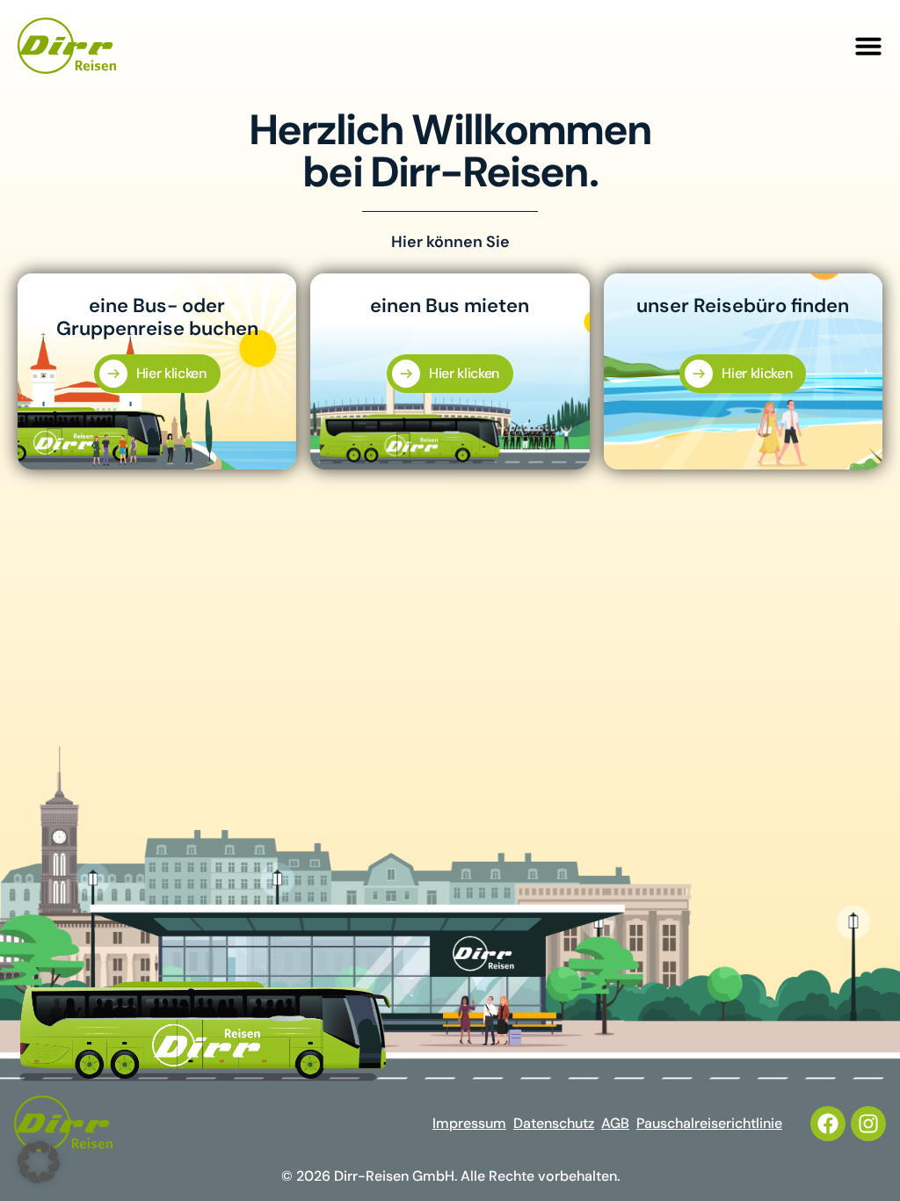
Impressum (469, 1123)
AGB (615, 1123)
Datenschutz (553, 1123)
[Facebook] (828, 1123)
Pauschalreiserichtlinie (709, 1123)
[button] (868, 46)
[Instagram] (868, 1123)
